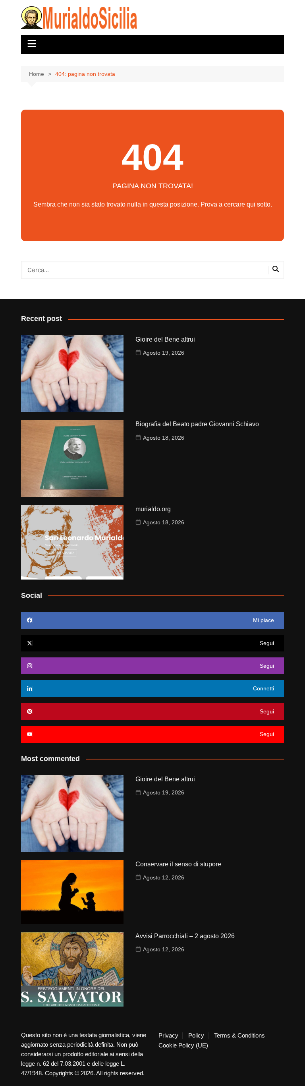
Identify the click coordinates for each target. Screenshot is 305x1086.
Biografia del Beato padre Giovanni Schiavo (197, 424)
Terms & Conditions (239, 1035)
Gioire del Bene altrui (165, 339)
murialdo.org (153, 509)
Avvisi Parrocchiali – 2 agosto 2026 (185, 936)
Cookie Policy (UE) (183, 1045)
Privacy (168, 1035)
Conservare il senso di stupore (178, 864)
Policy (196, 1035)
